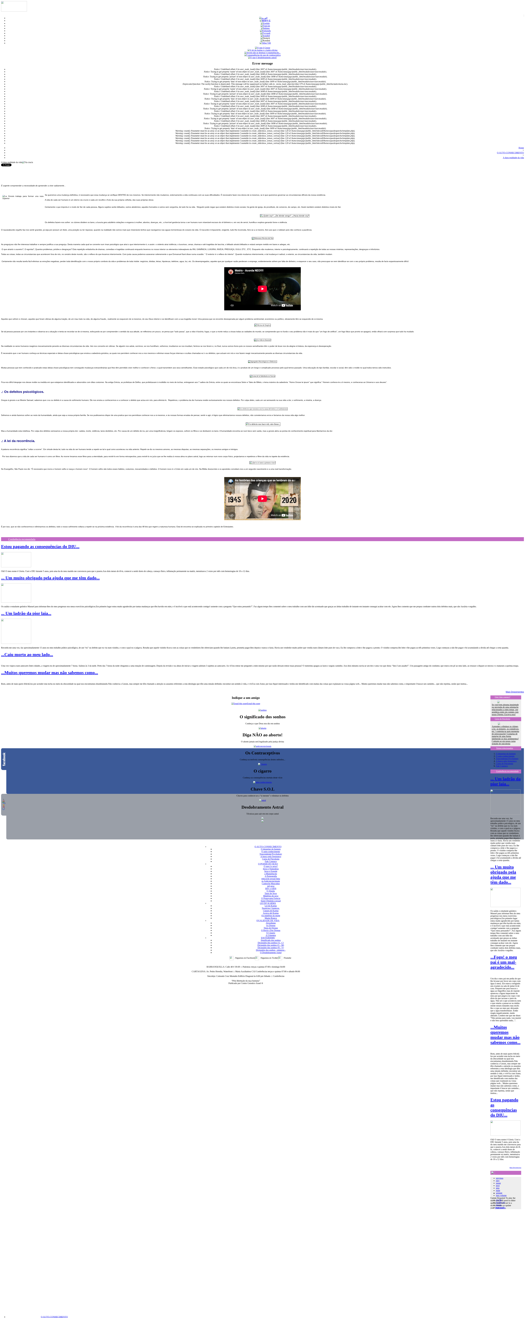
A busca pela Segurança (506, 761)
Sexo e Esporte (270, 871)
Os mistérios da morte (270, 915)
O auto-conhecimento (505, 756)
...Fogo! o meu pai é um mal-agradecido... (503, 962)
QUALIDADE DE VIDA (267, 920)
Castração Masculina (271, 883)
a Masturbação (270, 874)
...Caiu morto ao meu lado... (27, 654)
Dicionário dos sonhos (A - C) (271, 943)
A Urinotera (271, 935)
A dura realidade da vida (513, 157)
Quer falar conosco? (502, 697)
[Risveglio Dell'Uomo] (265, 28)
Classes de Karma (270, 911)
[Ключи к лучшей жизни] (265, 33)
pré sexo (270, 886)
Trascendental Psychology (507, 758)
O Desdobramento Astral (271, 952)
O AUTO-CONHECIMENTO (54, 1317)
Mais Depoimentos (515, 692)
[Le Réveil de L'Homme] (265, 26)
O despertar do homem (506, 753)
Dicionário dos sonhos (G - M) (270, 945)
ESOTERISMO (268, 938)
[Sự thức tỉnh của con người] (265, 43)
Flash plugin (500, 1208)
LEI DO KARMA (268, 903)
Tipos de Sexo (271, 893)
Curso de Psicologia (502, 719)
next (498, 1185)
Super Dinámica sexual (271, 901)
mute (498, 1190)
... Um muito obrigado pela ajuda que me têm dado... (50, 577)
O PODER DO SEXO (268, 864)
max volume (501, 1195)
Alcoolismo (271, 923)
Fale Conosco (502, 766)
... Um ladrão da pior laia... (26, 613)
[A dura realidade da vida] (265, 31)
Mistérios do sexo (270, 896)
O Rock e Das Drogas (270, 930)
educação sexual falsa (270, 878)
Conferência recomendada (21, 539)
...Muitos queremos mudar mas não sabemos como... (49, 672)
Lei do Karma (271, 906)
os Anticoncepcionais (271, 881)
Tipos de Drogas (271, 928)
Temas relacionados (504, 748)
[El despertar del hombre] (265, 35)
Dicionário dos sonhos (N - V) (271, 947)
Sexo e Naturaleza (271, 869)
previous (499, 1178)
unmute (499, 1193)
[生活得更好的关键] (265, 20)
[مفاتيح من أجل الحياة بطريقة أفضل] (263, 18)
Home (521, 148)
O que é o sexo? (271, 866)
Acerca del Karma (271, 913)
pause (498, 1183)
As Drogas (270, 925)
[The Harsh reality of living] (265, 23)
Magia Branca (271, 918)
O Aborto (271, 891)
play (498, 1180)
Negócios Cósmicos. (271, 908)
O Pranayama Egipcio (270, 898)
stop (497, 1188)
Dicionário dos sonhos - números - (271, 950)
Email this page (253, 703)
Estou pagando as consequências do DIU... (40, 546)
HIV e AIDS (270, 888)
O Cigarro (270, 933)
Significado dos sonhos (271, 940)
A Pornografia (271, 876)
